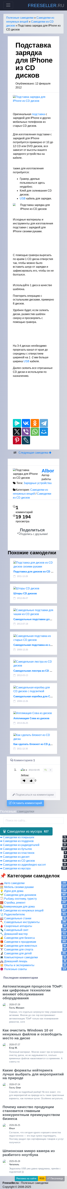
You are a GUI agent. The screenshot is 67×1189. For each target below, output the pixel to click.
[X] (17, 432)
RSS (42, 1178)
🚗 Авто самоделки (12, 883)
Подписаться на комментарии (34, 794)
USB (23, 198)
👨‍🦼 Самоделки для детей (16, 953)
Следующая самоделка (34, 452)
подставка (38, 114)
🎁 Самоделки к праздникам (18, 941)
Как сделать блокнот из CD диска (34, 744)
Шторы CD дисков (25, 593)
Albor (48, 470)
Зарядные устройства (38, 483)
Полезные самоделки (20, 17)
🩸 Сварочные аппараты (16, 926)
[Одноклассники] (35, 423)
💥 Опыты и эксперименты (17, 965)
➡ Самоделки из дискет (15, 856)
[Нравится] (31, 781)
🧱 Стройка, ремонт (12, 902)
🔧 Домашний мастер (14, 933)
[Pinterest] (17, 440)
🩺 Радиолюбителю (12, 914)
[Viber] (26, 432)
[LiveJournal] (26, 440)
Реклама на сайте (26, 1178)
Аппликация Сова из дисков (31, 718)
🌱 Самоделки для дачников (18, 894)
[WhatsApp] (35, 432)
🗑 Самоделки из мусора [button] (26, 831)
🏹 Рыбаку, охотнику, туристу (18, 898)
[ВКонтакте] (26, 423)
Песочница (56, 1178)
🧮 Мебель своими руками (17, 887)
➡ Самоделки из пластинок (17, 852)
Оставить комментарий (27, 803)
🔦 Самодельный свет (14, 930)
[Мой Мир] (44, 432)
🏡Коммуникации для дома (17, 906)
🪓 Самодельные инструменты (20, 922)
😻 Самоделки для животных (18, 945)
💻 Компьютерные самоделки (19, 957)
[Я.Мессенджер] (17, 423)
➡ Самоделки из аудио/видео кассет (23, 864)
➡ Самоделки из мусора (15, 868)
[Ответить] (45, 770)
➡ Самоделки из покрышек (17, 837)
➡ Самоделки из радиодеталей (19, 845)
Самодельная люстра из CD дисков (36, 670)
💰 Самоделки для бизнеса (17, 937)
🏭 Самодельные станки (15, 918)
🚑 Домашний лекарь (13, 961)
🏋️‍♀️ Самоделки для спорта (16, 949)
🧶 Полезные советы (13, 969)
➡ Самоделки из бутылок (16, 848)
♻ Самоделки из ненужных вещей (21, 910)
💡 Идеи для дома (11, 891)
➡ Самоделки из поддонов (17, 841)
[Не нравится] (24, 781)
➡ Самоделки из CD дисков (17, 860)
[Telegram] (44, 423)
